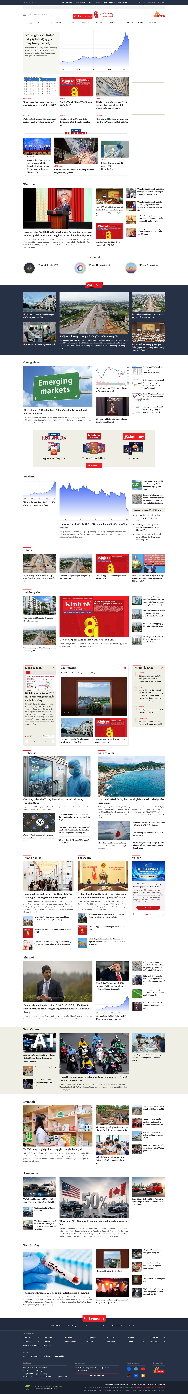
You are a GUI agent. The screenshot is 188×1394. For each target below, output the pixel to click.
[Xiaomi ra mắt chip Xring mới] (28, 1071)
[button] (53, 741)
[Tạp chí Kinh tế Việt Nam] (54, 436)
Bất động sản (128, 22)
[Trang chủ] (31, 23)
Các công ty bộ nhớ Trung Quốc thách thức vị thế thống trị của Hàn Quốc (75, 122)
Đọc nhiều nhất (143, 668)
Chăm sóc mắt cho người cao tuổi (40, 345)
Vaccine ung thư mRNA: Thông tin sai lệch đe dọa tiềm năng (56, 1293)
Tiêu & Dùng (80, 2)
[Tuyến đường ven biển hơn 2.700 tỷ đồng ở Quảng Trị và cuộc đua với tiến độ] (39, 563)
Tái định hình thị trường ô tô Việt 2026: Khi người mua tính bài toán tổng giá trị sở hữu (45, 1225)
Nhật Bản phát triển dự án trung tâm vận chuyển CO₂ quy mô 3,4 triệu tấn (112, 120)
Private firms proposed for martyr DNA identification (113, 166)
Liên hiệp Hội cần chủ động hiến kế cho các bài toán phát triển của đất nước (150, 231)
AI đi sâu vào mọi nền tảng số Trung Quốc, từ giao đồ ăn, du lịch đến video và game (39, 1058)
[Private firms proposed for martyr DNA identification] (115, 149)
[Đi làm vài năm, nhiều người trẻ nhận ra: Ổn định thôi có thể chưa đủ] (137, 1123)
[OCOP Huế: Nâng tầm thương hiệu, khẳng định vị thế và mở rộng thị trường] (28, 921)
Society (103, 160)
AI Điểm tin (94, 257)
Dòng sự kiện (33, 668)
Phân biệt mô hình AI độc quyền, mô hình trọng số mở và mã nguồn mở (39, 120)
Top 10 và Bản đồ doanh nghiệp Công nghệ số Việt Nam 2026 (147, 885)
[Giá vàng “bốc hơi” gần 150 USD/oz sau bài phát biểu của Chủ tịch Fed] (94, 500)
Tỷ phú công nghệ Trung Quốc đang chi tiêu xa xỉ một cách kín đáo (153, 1291)
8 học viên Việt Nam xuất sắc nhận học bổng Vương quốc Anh (153, 1148)
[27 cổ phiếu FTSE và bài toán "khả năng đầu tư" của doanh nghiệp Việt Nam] (57, 386)
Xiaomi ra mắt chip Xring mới (45, 1068)
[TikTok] (158, 2)
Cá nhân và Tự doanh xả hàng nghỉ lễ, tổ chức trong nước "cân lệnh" (153, 369)
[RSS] (143, 1375)
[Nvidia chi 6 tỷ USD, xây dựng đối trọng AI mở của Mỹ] (28, 1084)
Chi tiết (148, 907)
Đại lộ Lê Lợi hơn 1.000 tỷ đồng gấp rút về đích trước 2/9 (147, 316)
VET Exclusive (58, 166)
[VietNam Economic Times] (94, 436)
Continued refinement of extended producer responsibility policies (74, 171)
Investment (30, 157)
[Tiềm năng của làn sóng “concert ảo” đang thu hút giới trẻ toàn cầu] (112, 1287)
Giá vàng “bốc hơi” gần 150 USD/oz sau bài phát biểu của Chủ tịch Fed (93, 526)
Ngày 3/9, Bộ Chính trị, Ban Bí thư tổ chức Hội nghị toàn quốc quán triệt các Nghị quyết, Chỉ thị (109, 211)
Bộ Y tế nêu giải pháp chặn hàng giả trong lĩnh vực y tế (52, 1149)
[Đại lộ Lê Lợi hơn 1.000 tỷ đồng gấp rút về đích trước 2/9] (148, 302)
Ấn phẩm (62, 99)
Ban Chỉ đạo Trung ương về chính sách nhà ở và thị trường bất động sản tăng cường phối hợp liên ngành (154, 601)
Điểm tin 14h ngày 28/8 (47, 265)
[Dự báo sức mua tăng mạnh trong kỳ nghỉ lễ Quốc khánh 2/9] (137, 1267)
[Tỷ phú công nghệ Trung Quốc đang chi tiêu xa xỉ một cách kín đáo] (137, 1293)
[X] (144, 2)
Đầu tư (49, 22)
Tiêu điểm (38, 22)
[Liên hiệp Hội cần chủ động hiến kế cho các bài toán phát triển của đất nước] (131, 232)
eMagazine (94, 673)
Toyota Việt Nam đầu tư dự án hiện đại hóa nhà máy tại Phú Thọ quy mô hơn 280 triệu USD (148, 578)
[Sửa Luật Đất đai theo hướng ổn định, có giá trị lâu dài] (39, 302)
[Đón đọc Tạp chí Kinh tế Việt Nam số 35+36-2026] (76, 87)
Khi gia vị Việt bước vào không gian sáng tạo (152, 1251)
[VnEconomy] (76, 135)
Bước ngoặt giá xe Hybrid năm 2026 (44, 1209)
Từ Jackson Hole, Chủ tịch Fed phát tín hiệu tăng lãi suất (111, 420)
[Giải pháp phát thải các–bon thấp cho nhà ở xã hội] (39, 605)
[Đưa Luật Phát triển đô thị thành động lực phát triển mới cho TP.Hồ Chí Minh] (137, 614)
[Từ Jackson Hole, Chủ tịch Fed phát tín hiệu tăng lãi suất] (112, 406)
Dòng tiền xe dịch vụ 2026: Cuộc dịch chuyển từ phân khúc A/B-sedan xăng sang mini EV (147, 1201)
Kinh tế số (72, 22)
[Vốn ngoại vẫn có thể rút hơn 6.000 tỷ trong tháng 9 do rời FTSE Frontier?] (137, 411)
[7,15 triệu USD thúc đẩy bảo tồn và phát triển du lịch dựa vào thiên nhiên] (131, 776)
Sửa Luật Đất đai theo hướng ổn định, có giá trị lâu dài (38, 316)
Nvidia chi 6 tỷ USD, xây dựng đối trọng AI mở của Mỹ (45, 1082)
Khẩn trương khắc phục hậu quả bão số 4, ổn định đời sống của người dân (112, 1129)
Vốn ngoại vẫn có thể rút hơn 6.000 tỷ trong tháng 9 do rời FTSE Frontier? (153, 409)
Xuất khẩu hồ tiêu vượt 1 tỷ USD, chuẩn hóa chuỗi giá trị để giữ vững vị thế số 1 (107, 916)
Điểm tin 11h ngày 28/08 (99, 265)
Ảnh (25, 1356)
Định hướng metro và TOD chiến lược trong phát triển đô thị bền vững (39, 697)
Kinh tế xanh (85, 22)
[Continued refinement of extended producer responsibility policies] (76, 151)
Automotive (30, 1173)
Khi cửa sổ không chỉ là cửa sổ (109, 1271)
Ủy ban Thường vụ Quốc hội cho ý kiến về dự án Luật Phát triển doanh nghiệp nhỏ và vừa (150, 218)
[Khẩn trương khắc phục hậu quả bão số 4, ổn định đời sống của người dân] (112, 1115)
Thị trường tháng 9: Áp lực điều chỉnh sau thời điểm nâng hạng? (154, 396)
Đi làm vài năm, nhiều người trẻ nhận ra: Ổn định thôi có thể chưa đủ (153, 1122)
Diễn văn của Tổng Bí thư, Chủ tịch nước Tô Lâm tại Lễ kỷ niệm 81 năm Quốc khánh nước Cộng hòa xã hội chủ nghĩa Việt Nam (57, 234)
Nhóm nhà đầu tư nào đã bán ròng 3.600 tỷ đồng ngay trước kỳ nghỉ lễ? (39, 103)
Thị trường (99, 22)
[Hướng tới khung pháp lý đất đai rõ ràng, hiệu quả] (137, 627)
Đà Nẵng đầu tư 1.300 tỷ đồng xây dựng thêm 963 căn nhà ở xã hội (153, 639)
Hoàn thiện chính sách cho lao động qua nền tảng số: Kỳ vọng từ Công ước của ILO (93, 1079)
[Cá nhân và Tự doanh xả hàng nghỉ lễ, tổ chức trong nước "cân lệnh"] (137, 371)
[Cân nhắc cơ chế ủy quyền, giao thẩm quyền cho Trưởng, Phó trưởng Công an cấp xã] (148, 332)
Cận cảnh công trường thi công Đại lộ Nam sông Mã (90, 336)
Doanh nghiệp (113, 22)
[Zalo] (148, 2)
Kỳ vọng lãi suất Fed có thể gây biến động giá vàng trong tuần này (39, 39)
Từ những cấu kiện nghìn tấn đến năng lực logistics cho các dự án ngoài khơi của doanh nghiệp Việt (107, 941)
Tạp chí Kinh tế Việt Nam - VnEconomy (151, 1387)
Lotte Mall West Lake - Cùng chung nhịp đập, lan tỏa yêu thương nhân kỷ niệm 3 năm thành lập (53, 944)
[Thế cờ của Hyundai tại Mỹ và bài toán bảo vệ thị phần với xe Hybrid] (39, 1187)
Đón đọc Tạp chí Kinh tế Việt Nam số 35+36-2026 (76, 103)
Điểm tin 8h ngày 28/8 (148, 265)
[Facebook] (139, 2)
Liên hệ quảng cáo (97, 1375)
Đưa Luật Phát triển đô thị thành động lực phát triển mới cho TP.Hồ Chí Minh (154, 613)
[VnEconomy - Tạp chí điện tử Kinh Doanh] (94, 1318)
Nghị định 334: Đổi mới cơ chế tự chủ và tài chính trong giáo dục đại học (111, 1160)
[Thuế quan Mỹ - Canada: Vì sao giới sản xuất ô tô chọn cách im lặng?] (94, 1197)
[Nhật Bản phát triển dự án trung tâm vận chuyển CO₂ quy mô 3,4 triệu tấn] (114, 830)
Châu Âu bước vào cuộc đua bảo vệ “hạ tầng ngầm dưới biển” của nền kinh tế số (153, 980)
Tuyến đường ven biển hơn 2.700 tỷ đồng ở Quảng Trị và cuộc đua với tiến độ (39, 578)
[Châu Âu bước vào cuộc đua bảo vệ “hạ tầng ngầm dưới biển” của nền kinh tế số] (137, 980)
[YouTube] (153, 2)
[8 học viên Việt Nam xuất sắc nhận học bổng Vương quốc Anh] (137, 1149)
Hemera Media (57, 1386)
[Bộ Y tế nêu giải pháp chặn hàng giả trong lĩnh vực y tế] (57, 1126)
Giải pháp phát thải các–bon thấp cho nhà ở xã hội (38, 619)
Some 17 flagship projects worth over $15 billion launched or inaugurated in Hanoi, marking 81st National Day (38, 166)
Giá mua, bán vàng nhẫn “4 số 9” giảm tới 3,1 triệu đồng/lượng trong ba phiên (150, 678)
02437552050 (82, 1371)
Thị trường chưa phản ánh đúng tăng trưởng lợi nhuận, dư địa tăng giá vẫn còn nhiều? (153, 384)
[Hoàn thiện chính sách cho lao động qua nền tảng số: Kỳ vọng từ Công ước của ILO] (94, 1053)
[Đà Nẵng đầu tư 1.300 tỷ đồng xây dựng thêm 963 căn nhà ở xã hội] (137, 640)
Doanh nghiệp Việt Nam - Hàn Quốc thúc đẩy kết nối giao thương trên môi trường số (48, 896)
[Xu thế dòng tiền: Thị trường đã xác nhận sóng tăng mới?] (112, 376)
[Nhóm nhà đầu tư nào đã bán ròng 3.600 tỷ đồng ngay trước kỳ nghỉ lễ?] (39, 87)
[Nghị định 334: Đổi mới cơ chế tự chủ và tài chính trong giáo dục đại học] (112, 1145)
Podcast (73, 673)
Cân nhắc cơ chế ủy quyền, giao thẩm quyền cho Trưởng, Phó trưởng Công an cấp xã (148, 347)
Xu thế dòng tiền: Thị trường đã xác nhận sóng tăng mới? (111, 389)
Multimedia (68, 668)
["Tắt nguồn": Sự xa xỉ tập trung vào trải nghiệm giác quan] (137, 1280)
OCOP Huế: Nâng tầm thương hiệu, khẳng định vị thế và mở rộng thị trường (51, 918)
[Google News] (163, 2)
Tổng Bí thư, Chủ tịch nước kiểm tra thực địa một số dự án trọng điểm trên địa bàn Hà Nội (150, 191)
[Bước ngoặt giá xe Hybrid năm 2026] (28, 1212)
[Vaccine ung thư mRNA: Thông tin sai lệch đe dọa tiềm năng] (57, 1269)
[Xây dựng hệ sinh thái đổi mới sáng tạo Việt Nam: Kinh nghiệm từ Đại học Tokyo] (148, 1042)
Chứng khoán (66, 2)
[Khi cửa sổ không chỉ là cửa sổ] (94, 696)
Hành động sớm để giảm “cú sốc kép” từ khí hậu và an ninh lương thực (153, 992)
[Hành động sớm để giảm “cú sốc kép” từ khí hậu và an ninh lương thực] (137, 993)
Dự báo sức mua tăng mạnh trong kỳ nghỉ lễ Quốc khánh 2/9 (152, 1265)
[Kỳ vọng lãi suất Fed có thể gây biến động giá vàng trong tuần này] (94, 51)
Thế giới (141, 22)
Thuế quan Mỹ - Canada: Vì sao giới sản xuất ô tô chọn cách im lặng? (94, 1223)
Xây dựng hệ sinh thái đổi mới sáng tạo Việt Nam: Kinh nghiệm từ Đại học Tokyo (148, 1057)
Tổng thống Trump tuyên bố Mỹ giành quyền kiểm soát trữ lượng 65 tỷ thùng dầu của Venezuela (111, 986)
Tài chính (60, 22)
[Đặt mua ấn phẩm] (159, 14)
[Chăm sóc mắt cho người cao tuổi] (39, 332)
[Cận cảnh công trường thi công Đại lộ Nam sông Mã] (94, 313)
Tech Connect (109, 2)
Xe (90, 2)
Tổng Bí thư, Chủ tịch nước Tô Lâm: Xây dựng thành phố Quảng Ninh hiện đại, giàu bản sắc (150, 206)
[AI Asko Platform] (134, 436)
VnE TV (97, 2)
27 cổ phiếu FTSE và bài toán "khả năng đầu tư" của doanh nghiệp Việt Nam (55, 412)
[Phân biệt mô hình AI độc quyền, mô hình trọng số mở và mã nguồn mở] (39, 822)
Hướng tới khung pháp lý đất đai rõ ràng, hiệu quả (153, 625)
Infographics (83, 673)
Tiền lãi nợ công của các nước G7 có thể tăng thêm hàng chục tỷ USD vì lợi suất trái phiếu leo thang (111, 105)
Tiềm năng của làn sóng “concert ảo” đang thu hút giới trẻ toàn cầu (112, 1301)
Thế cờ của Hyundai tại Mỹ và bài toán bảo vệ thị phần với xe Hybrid (38, 1200)
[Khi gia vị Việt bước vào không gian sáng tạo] (137, 1254)
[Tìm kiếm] (30, 14)
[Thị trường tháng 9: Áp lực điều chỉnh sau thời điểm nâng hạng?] (137, 398)
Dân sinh (152, 22)
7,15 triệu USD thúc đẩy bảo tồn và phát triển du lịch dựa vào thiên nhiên (131, 801)
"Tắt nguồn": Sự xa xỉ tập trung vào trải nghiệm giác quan (154, 1278)
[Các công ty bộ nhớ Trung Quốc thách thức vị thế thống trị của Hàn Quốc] (56, 776)
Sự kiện (136, 858)
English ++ (122, 2)
